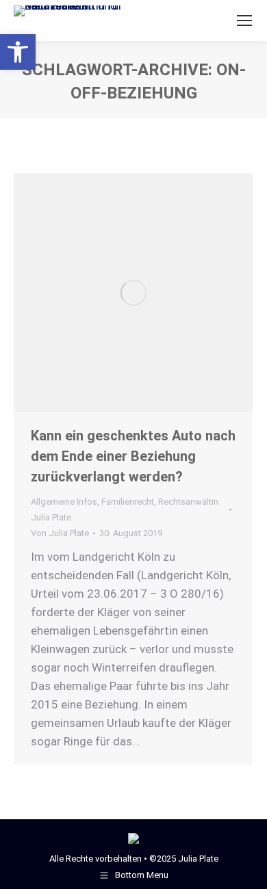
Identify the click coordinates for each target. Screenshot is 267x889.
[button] (18, 52)
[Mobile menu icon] (244, 20)
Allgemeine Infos (64, 501)
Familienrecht (127, 501)
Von (60, 533)
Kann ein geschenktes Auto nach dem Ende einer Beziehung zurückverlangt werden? (133, 456)
